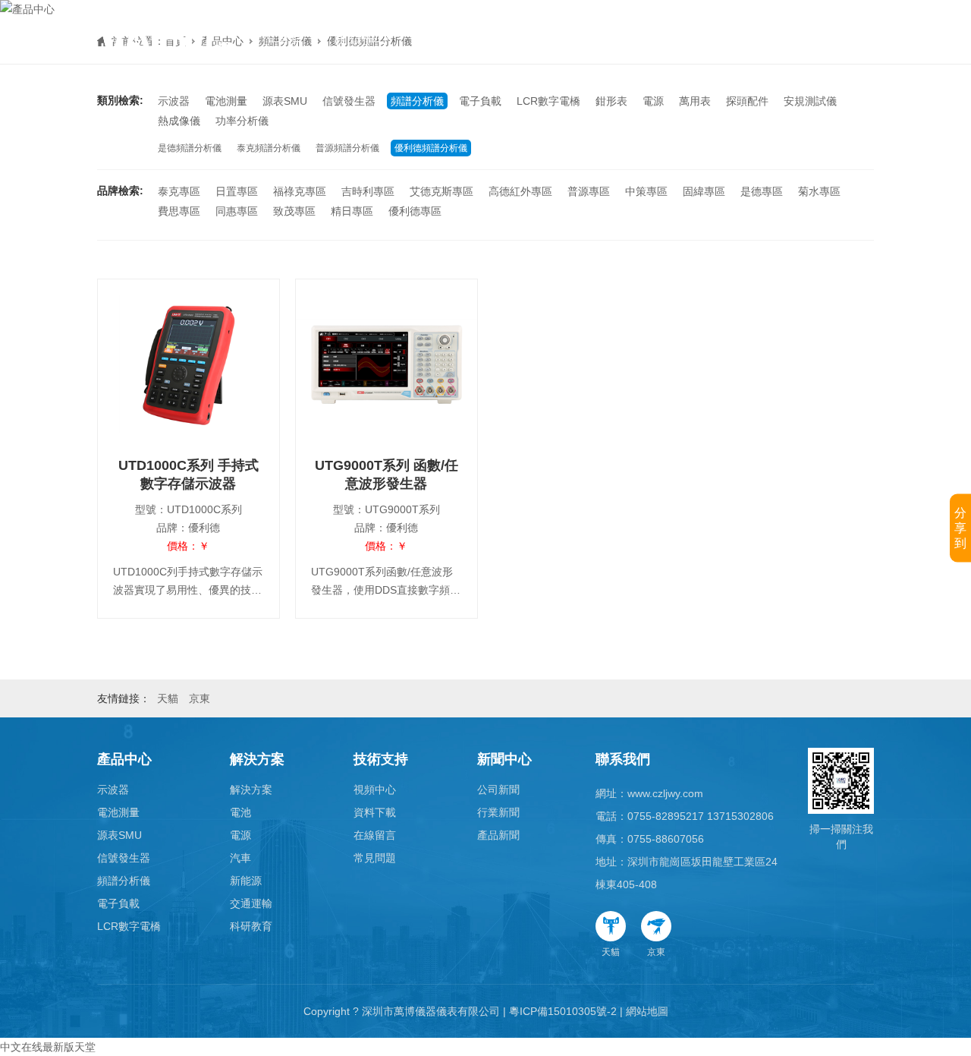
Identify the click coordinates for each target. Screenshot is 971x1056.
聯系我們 (622, 759)
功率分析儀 (242, 121)
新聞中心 (616, 38)
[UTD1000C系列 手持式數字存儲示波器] (188, 364)
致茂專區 (294, 211)
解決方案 (446, 38)
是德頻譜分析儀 (190, 148)
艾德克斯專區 (441, 191)
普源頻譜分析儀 (347, 148)
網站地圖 (647, 1011)
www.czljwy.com (665, 793)
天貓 (611, 952)
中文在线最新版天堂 (48, 1047)
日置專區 (236, 191)
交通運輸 (251, 903)
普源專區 (588, 191)
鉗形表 (611, 101)
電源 (653, 101)
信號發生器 (349, 101)
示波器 (174, 101)
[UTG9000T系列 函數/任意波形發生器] (386, 364)
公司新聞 (498, 789)
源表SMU (284, 101)
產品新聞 (498, 835)
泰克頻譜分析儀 (268, 148)
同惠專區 (236, 211)
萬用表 (695, 101)
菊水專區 (819, 191)
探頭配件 (747, 101)
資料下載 (375, 812)
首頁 (289, 38)
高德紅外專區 (520, 191)
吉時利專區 (367, 191)
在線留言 (375, 835)
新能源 (246, 881)
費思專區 (179, 211)
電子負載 (480, 101)
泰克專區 (179, 191)
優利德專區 (415, 211)
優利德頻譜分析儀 (430, 148)
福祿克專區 (299, 191)
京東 (656, 952)
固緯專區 (704, 191)
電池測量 (226, 101)
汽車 (240, 858)
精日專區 (352, 211)
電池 (240, 812)
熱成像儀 (179, 121)
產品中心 (361, 38)
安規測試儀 (810, 101)
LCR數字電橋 (548, 101)
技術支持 (531, 38)
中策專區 (646, 191)
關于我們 (701, 38)
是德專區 (761, 191)
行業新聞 (498, 812)
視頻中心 (375, 789)
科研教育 (251, 926)
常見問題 (375, 858)
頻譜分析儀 (417, 101)
